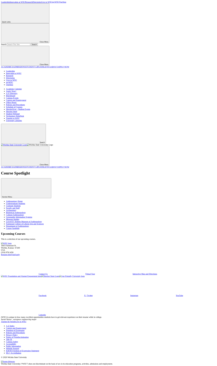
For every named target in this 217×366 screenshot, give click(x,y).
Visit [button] (13, 255)
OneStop (62, 2)
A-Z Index (10, 326)
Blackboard (10, 96)
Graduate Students (13, 206)
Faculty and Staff (13, 208)
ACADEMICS (7, 67)
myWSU (55, 2)
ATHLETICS (45, 67)
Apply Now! (11, 91)
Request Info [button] (6, 255)
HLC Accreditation (13, 353)
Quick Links (6, 22)
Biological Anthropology (16, 212)
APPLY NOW (63, 67)
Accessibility (11, 344)
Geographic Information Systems (19, 217)
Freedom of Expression (15, 330)
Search (3, 44)
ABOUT (54, 67)
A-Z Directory (11, 93)
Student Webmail (13, 114)
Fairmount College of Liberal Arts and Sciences (25, 224)
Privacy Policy (12, 335)
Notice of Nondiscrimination (17, 337)
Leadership (5, 2)
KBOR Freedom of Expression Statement (22, 351)
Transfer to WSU (13, 118)
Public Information (13, 346)
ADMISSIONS (19, 67)
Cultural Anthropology (15, 215)
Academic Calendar (14, 89)
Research (29, 2)
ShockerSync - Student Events (18, 109)
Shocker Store (11, 111)
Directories (37, 2)
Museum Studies (12, 219)
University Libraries (14, 120)
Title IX (9, 339)
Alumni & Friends (8, 322)
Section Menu (7, 197)
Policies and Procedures (15, 105)
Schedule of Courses (14, 107)
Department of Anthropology (17, 226)
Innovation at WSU (17, 2)
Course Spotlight (12, 228)
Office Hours (11, 102)
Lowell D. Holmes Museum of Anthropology (24, 222)
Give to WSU (46, 2)
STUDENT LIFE (32, 67)
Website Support (12, 348)
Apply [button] (17, 255)
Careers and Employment (16, 100)
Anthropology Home (14, 201)
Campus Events (12, 98)
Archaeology (11, 210)
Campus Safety (12, 342)
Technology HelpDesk (15, 116)
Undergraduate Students (15, 203)
